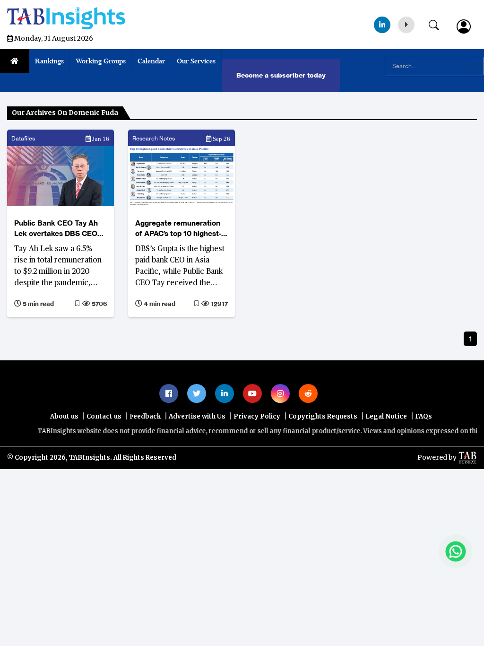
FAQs (423, 416)
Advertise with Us (197, 416)
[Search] (438, 23)
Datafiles (23, 138)
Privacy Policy (256, 416)
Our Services (196, 61)
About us (64, 416)
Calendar (151, 61)
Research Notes (153, 138)
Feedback (145, 416)
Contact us (103, 416)
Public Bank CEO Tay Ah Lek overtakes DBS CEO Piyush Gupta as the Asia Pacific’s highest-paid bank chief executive (60, 228)
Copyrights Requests (322, 416)
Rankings (49, 61)
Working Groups (101, 61)
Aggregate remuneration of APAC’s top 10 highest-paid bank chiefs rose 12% (180, 228)
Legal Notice (386, 416)
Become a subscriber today (281, 75)
